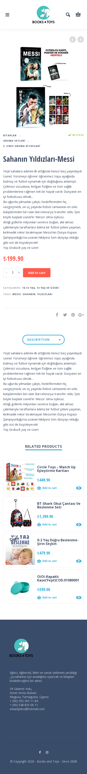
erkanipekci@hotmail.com (27, 709)
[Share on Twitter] (64, 314)
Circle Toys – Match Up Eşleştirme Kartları (56, 469)
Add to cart (36, 273)
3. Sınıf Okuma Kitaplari (21, 146)
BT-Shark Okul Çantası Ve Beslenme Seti (58, 505)
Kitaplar (10, 135)
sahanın (29, 294)
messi (16, 294)
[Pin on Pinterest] (72, 314)
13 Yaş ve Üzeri (48, 287)
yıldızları (45, 294)
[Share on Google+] (80, 314)
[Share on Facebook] (56, 314)
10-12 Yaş (28, 287)
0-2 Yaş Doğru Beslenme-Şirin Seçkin (58, 542)
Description (38, 340)
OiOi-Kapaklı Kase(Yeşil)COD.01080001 (58, 578)
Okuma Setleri (14, 140)
